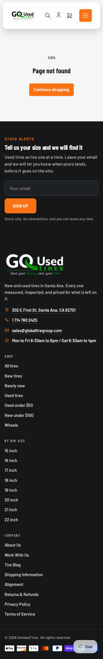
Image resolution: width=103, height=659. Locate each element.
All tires (11, 365)
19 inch (11, 490)
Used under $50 (19, 405)
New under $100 (19, 415)
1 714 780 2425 (24, 320)
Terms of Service (20, 613)
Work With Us (17, 555)
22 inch (11, 519)
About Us (13, 544)
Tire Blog (13, 564)
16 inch (11, 460)
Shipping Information (24, 574)
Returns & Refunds (22, 594)
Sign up (20, 206)
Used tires (14, 395)
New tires (13, 375)
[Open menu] (85, 15)
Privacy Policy (17, 604)
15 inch (11, 450)
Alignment (14, 584)
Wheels (11, 425)
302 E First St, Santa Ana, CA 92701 (44, 310)
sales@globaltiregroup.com (37, 330)
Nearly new (15, 385)
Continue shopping (52, 89)
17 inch (11, 470)
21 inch (11, 509)
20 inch (11, 499)
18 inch (11, 480)
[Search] (47, 15)
